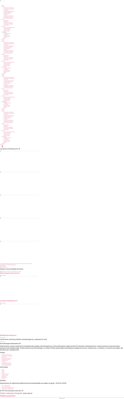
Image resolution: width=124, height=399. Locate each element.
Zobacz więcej (2, 275)
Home (3, 5)
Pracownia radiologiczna (8, 22)
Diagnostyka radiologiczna (9, 7)
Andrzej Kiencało (7, 29)
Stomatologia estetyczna (8, 15)
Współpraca (6, 21)
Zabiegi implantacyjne (8, 12)
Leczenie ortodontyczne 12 (8, 301)
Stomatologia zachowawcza (9, 8)
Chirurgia (5, 14)
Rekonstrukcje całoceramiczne (10, 273)
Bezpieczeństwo (7, 36)
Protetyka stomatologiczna (9, 11)
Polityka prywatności (7, 396)
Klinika (3, 19)
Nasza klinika (6, 20)
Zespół (3, 26)
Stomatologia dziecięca (8, 18)
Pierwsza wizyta (7, 35)
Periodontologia (7, 13)
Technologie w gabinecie (8, 23)
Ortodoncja (6, 10)
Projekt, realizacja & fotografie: (16, 393)
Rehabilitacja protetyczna (8, 335)
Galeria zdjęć (6, 25)
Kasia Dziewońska (7, 28)
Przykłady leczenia (7, 33)
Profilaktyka (6, 34)
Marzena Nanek (7, 30)
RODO (5, 37)
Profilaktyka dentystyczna (8, 51)
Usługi (3, 6)
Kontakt (3, 39)
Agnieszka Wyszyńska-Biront (9, 27)
